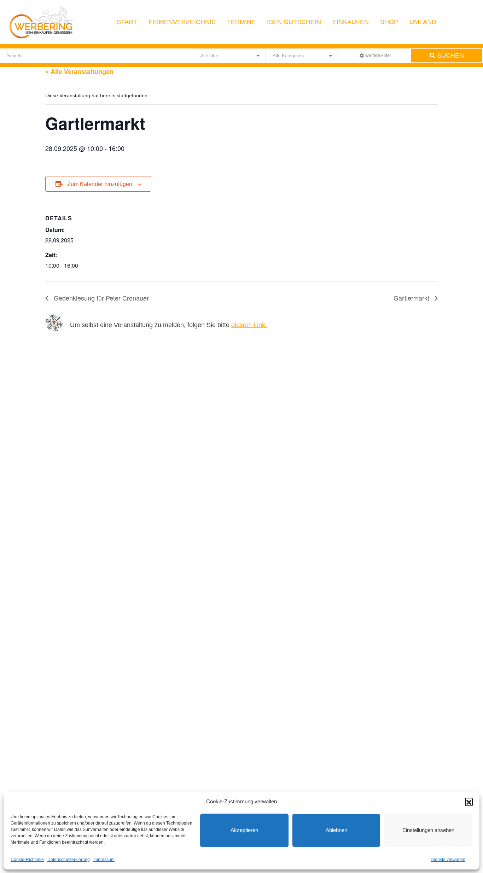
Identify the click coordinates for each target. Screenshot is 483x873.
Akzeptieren (244, 830)
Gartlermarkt (412, 297)
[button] (468, 801)
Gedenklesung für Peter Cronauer (100, 297)
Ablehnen (336, 830)
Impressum (104, 859)
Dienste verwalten (448, 859)
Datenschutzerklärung (68, 859)
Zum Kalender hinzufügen (99, 184)
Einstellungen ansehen (428, 830)
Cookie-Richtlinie (27, 859)
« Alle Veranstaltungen (79, 71)
